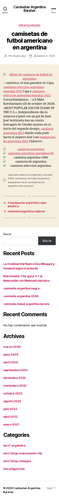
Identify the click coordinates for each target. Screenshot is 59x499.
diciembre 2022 (14, 378)
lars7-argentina (14, 445)
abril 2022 (10, 416)
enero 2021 (11, 424)
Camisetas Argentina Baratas (29, 8)
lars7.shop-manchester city (22, 453)
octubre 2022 (12, 393)
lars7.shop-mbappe (17, 461)
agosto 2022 (12, 401)
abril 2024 (10, 362)
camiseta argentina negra (21, 288)
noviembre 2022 (15, 385)
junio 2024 (10, 354)
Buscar (7, 234)
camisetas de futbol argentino (32, 178)
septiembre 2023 (15, 370)
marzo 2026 (11, 346)
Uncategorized (29, 25)
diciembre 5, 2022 (44, 55)
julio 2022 (10, 409)
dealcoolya (19, 55)
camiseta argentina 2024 (21, 296)
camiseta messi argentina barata (26, 304)
